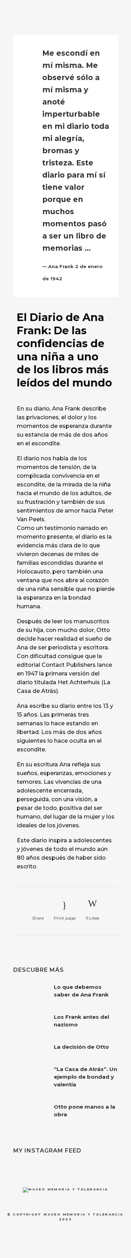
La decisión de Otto (81, 1047)
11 (92, 918)
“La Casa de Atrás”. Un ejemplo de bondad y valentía (85, 1077)
